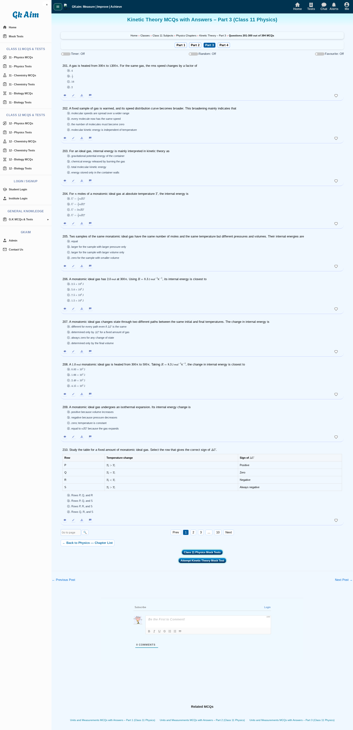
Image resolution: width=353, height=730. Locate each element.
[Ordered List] (169, 631)
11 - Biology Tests (20, 102)
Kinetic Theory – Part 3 (212, 35)
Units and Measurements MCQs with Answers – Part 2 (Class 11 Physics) (202, 720)
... (209, 532)
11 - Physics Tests (20, 66)
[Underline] (159, 631)
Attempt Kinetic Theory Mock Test (202, 560)
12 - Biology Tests (20, 168)
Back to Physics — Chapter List (87, 543)
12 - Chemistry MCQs (22, 141)
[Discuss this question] (90, 95)
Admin (13, 240)
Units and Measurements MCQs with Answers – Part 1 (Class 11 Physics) (112, 720)
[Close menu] (58, 6)
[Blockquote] (180, 631)
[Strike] (164, 631)
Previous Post (63, 579)
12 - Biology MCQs (21, 159)
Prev (176, 532)
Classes (145, 35)
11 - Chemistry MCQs (22, 75)
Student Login (18, 189)
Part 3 (209, 45)
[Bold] (149, 631)
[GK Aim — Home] (25, 15)
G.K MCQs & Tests (21, 219)
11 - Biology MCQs (21, 93)
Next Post (344, 579)
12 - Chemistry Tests (22, 150)
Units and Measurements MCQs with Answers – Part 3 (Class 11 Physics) (292, 720)
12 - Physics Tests (20, 132)
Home (12, 27)
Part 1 (180, 45)
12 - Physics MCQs (21, 123)
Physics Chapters (186, 35)
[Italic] (154, 631)
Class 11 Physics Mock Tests (202, 552)
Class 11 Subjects (163, 35)
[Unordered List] (174, 631)
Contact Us (16, 249)
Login (267, 607)
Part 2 (195, 45)
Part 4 (224, 45)
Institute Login (18, 198)
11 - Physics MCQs (21, 57)
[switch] (336, 95)
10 (218, 532)
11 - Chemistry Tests (22, 84)
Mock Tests (16, 36)
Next (228, 532)
